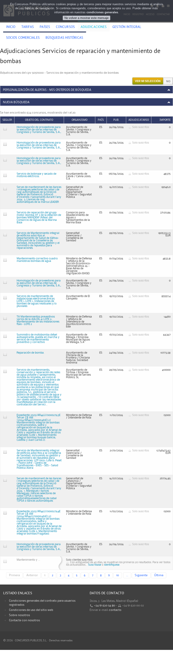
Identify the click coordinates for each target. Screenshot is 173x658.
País (101, 120)
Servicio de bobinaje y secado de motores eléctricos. (36, 175)
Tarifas (27, 27)
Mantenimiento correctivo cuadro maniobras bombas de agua (37, 259)
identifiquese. (112, 565)
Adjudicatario (138, 120)
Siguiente (141, 575)
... (127, 575)
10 (117, 575)
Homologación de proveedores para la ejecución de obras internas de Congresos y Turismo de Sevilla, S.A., (39, 129)
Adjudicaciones (94, 27)
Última (158, 575)
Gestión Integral (126, 27)
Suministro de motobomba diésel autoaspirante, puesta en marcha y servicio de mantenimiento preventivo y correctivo (38, 338)
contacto (115, 610)
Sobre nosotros (19, 615)
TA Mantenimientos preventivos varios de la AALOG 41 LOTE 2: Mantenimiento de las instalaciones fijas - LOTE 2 (38, 320)
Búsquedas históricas (64, 38)
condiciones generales (102, 12)
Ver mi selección (148, 81)
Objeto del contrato (39, 120)
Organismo (79, 120)
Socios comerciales (23, 38)
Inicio (11, 27)
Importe (165, 120)
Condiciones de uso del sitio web (31, 610)
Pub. (116, 120)
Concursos (65, 27)
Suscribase (94, 565)
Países (45, 27)
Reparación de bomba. (30, 353)
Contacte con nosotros (24, 620)
